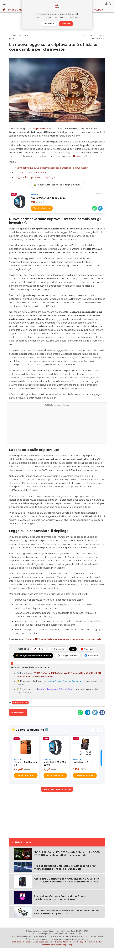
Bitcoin (77, 156)
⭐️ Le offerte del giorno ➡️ (30, 729)
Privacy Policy (61, 942)
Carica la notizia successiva (57, 789)
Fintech (15, 39)
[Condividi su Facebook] (102, 712)
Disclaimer (90, 942)
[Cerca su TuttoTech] (110, 4)
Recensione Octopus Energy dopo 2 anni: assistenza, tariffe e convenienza (60, 897)
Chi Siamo (16, 942)
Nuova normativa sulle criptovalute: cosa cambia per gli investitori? (51, 167)
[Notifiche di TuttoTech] (106, 4)
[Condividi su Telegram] (100, 208)
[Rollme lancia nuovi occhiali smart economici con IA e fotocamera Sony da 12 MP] (23, 911)
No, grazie (49, 24)
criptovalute (40, 128)
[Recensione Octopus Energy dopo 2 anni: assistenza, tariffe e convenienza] (23, 897)
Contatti (27, 942)
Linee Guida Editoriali (43, 942)
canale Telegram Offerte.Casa (55, 689)
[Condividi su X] (95, 712)
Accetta (66, 24)
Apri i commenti (18, 712)
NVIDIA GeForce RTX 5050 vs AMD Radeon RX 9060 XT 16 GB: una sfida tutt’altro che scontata (67, 853)
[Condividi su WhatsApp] (94, 208)
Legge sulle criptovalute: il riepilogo (35, 177)
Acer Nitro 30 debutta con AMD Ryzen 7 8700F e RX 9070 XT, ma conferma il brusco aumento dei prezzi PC (66, 881)
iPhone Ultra (15, 9)
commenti (99, 39)
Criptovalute (20, 702)
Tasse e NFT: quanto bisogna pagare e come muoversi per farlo (63, 639)
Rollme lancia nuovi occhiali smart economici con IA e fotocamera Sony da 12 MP (66, 912)
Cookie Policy (76, 942)
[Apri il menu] (4, 4)
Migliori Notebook (93, 9)
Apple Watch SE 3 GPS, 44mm (48, 198)
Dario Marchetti (20, 36)
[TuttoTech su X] (73, 649)
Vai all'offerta (40, 208)
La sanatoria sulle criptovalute (31, 172)
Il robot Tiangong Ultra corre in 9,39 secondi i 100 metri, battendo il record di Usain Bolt (65, 867)
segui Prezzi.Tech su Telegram (65, 681)
